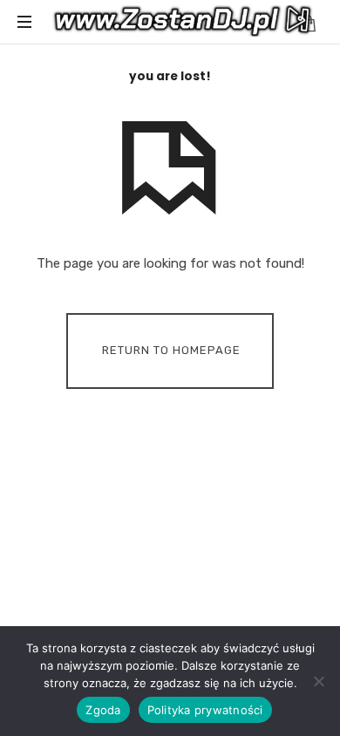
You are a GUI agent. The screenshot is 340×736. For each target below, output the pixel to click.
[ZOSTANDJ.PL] (183, 22)
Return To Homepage (171, 350)
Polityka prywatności (205, 710)
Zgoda (102, 710)
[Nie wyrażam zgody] (318, 681)
